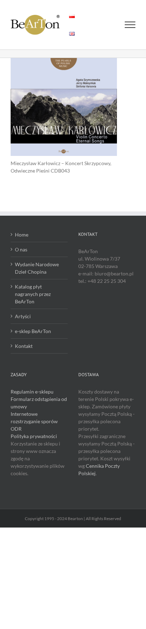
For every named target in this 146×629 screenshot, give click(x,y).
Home (21, 235)
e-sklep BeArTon (33, 331)
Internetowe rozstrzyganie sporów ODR (34, 421)
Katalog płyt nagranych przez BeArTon (33, 294)
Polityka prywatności (34, 436)
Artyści (23, 316)
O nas (21, 249)
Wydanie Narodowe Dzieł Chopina (37, 268)
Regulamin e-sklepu (32, 392)
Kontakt (24, 346)
